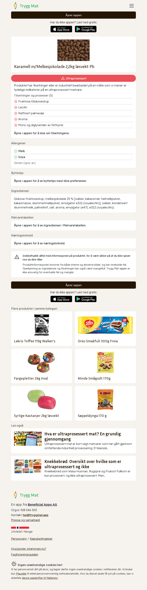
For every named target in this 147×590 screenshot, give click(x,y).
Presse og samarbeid (25, 520)
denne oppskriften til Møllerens (40, 578)
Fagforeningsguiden (24, 554)
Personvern (19, 538)
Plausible (21, 573)
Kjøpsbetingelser (41, 538)
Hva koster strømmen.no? (28, 549)
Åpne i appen (74, 15)
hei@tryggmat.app (35, 515)
